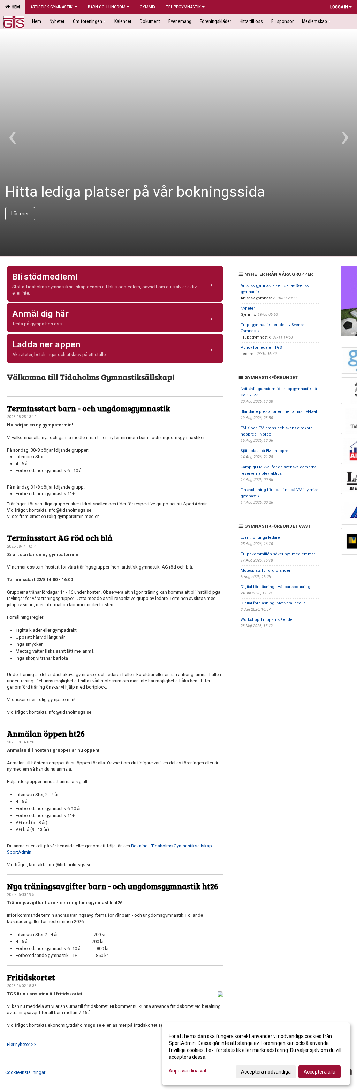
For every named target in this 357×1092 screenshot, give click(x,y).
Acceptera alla (319, 1072)
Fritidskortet (31, 977)
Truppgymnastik (183, 6)
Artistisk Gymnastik (52, 6)
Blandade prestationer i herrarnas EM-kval (279, 411)
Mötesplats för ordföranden (266, 570)
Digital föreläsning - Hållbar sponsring (275, 587)
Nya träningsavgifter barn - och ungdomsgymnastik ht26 (112, 886)
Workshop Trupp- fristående (267, 619)
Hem (14, 6)
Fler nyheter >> (21, 1044)
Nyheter (248, 308)
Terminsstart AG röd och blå (60, 537)
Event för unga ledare (260, 537)
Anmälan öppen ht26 (46, 733)
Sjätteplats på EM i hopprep (266, 450)
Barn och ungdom (107, 6)
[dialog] (256, 1053)
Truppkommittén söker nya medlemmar (278, 554)
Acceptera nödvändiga (266, 1072)
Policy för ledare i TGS (261, 347)
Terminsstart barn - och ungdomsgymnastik (88, 408)
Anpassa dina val (187, 1071)
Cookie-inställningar (25, 1072)
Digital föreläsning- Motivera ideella (273, 603)
